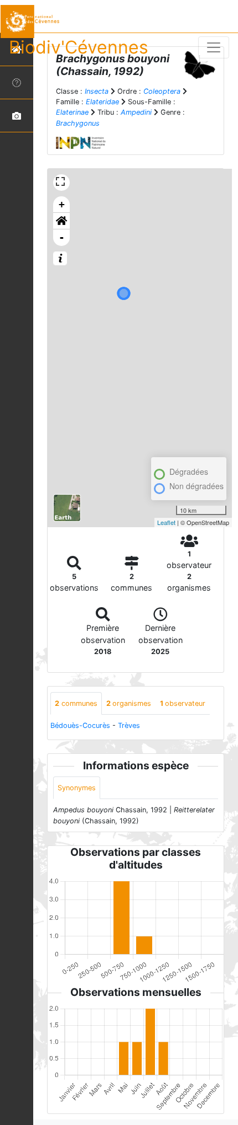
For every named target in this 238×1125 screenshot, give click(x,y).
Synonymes (77, 788)
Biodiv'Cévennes (78, 47)
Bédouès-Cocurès (80, 725)
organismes (128, 703)
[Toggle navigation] (213, 47)
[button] (61, 221)
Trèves (129, 725)
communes (76, 703)
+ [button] (62, 204)
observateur (182, 703)
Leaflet (166, 522)
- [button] (62, 237)
